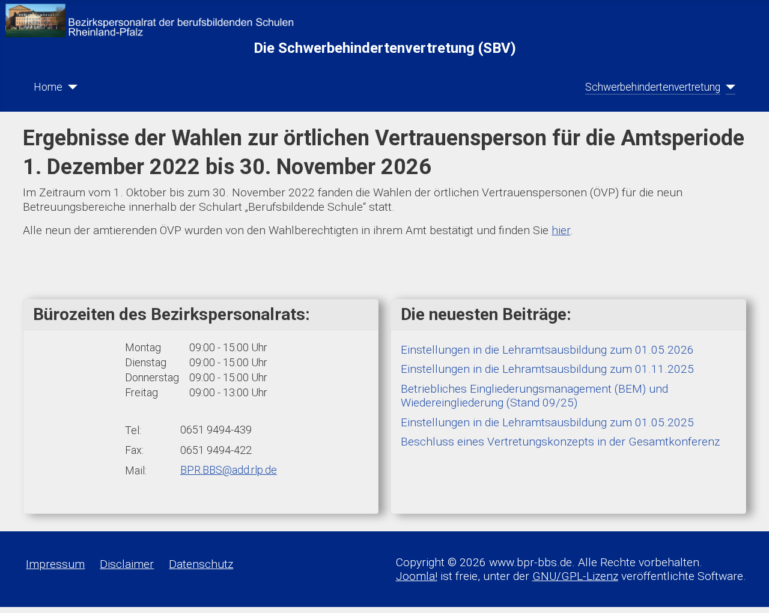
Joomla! (416, 576)
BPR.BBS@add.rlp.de (228, 470)
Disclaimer (127, 564)
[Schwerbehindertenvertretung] (727, 87)
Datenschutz (201, 564)
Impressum (55, 564)
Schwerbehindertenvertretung (652, 87)
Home (48, 87)
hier (561, 230)
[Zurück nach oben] (745, 590)
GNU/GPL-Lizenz (575, 576)
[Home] (70, 87)
